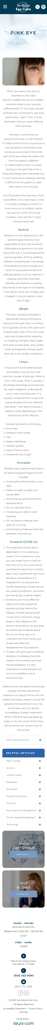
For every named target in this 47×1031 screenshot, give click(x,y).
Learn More (22, 854)
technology (12, 824)
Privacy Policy (35, 1008)
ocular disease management (20, 817)
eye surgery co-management (21, 810)
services (10, 768)
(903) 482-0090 (23, 975)
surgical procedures (16, 796)
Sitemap (23, 1012)
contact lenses (14, 775)
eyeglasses (11, 782)
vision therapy (13, 761)
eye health (11, 789)
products (11, 803)
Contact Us (22, 894)
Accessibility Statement (14, 1008)
